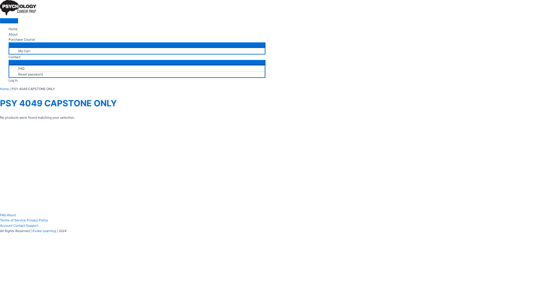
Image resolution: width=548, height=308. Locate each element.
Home (13, 29)
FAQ (21, 69)
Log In (13, 80)
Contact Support (25, 226)
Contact (14, 57)
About (13, 34)
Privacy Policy (37, 220)
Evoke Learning (44, 231)
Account (6, 226)
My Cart (24, 51)
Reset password (30, 74)
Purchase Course (22, 39)
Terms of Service (13, 220)
